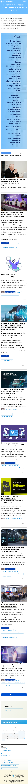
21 (17, 736)
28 (17, 738)
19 (11, 736)
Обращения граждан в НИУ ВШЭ (7, 758)
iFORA (15, 630)
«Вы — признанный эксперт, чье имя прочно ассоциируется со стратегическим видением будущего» (13, 182)
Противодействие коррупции (7, 762)
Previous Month (2, 728)
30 (24, 738)
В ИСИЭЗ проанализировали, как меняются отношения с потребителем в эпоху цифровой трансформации (12, 499)
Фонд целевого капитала (6, 760)
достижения (12, 627)
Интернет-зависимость (17, 297)
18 (7, 736)
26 (11, 738)
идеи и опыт (18, 627)
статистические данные (6, 297)
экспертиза (4, 630)
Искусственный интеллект (18, 632)
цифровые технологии (6, 470)
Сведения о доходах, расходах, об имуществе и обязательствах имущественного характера (10, 764)
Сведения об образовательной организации (9, 766)
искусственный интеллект (7, 414)
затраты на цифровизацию (18, 573)
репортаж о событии (14, 242)
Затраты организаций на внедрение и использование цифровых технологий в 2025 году (12, 549)
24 (4, 738)
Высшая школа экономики (8, 1)
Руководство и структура (6, 750)
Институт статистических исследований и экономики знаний (14, 7)
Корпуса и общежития (5, 755)
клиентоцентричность (6, 520)
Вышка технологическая (6, 245)
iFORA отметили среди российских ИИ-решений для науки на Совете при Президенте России (12, 604)
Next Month (24, 728)
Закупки (2, 757)
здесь (13, 775)
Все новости (13, 695)
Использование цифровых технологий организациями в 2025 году (12, 445)
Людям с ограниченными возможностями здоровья (11, 768)
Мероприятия (13, 704)
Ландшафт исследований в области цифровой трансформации (12, 665)
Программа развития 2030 (7, 360)
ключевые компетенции (18, 414)
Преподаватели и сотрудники (7, 753)
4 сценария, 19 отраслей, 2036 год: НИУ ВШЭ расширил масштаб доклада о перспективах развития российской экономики (13, 326)
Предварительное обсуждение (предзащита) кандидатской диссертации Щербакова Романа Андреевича (14, 709)
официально (10, 630)
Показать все (8, 715)
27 (14, 738)
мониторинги (18, 292)
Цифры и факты (4, 748)
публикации (4, 294)
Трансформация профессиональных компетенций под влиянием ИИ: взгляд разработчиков (12, 391)
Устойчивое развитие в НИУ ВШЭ (7, 752)
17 (4, 736)
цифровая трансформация (7, 416)
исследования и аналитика (13, 294)
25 (7, 738)
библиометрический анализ (19, 682)
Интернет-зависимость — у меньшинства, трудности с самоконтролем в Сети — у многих (12, 276)
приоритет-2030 (16, 358)
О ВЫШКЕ (3, 746)
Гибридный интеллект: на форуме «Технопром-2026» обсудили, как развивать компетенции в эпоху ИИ (12, 214)
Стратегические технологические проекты (10, 247)
